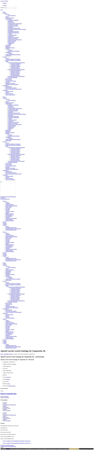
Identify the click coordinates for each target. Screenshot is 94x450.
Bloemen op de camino (10, 83)
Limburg (7, 212)
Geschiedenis (8, 52)
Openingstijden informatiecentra (9, 404)
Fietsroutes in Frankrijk (15, 72)
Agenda (4, 222)
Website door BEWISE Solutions (7, 445)
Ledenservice (11, 36)
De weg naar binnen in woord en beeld (13, 89)
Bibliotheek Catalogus (10, 47)
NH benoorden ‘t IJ (9, 214)
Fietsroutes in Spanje (15, 74)
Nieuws (4, 221)
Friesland (7, 210)
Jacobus (8, 383)
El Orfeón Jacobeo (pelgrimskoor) (15, 23)
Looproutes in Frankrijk (15, 66)
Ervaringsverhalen (9, 91)
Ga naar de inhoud (4, 1)
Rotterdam (8, 217)
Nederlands (7, 379)
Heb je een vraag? (6, 408)
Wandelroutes (11, 43)
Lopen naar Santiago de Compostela (13, 59)
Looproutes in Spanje (15, 67)
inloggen (5, 3)
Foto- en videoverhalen (10, 94)
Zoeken (2, 7)
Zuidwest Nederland (10, 220)
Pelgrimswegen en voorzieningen (15, 39)
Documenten (8, 377)
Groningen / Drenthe (10, 211)
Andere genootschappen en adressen (13, 54)
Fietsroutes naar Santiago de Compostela (16, 69)
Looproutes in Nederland (16, 63)
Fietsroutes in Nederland (16, 70)
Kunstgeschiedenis (11, 385)
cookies (7, 448)
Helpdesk (5, 409)
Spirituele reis (6, 85)
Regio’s (4, 201)
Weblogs (7, 92)
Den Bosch (8, 208)
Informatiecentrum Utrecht (11, 227)
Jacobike (10, 33)
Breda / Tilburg (9, 206)
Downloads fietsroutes (15, 75)
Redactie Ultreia (11, 41)
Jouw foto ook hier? (5, 396)
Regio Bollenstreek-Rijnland (11, 205)
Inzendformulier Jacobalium (13, 51)
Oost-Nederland (9, 216)
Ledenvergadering (12, 15)
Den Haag (8, 209)
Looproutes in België (15, 64)
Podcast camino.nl (9, 93)
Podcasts (7, 316)
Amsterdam (8, 203)
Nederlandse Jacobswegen (13, 32)
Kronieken (10, 53)
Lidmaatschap (8, 55)
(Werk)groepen (9, 19)
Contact (4, 225)
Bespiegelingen (9, 86)
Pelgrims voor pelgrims (13, 38)
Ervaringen (5, 90)
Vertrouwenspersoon (10, 17)
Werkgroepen (8, 270)
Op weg (4, 56)
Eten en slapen (9, 78)
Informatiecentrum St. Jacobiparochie (13, 228)
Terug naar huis (9, 79)
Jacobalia (7, 48)
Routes (7, 61)
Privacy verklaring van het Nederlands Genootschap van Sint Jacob (16, 440)
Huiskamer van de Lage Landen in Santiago (17, 29)
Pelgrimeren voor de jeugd (13, 37)
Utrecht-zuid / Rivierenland (11, 218)
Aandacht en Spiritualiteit (13, 20)
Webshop (5, 224)
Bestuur (7, 16)
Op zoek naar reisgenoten (11, 81)
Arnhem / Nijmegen (10, 204)
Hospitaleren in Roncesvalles (14, 28)
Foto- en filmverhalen (10, 317)
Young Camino (11, 22)
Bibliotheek (10, 21)
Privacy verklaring (6, 410)
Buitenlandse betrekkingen (13, 31)
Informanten (10, 30)
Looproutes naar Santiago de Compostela (16, 62)
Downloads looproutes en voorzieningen (16, 76)
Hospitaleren (10, 27)
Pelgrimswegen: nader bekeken (12, 84)
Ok (70, 448)
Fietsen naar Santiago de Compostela (13, 60)
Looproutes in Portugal (15, 68)
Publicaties (8, 46)
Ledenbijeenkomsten (12, 35)
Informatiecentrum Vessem (11, 229)
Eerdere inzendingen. (5, 397)
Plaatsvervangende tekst (8, 393)
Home (4, 12)
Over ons (5, 13)
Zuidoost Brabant (9, 219)
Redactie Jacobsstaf (12, 40)
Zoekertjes (8, 82)
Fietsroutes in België (15, 71)
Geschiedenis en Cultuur (13, 24)
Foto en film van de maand (11, 87)
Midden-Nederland (9, 213)
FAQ (2, 9)
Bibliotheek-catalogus (10, 274)
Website (9, 44)
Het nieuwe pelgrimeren (13, 25)
